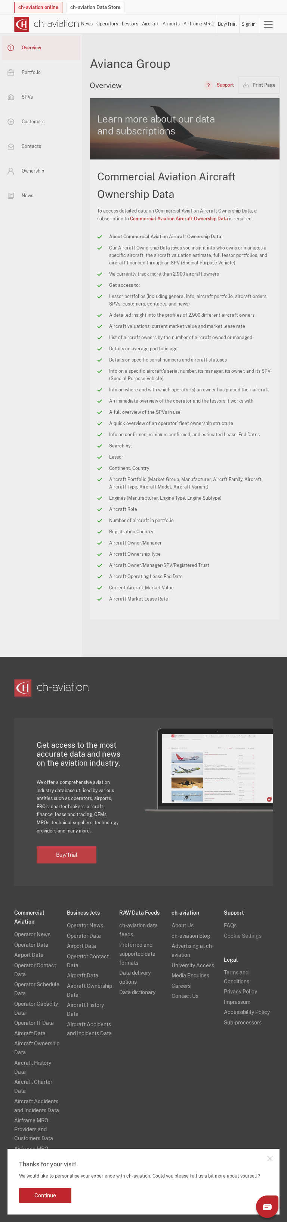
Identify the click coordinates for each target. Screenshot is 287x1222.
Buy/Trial (227, 24)
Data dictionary (137, 992)
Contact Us (185, 996)
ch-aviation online (38, 7)
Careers (181, 986)
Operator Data (31, 945)
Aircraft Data (30, 1033)
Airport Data (28, 955)
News (87, 24)
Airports (171, 24)
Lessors (130, 24)
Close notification (270, 1158)
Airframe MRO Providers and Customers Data (33, 1129)
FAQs (230, 925)
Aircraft (150, 24)
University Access (193, 965)
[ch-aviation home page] (46, 24)
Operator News (32, 934)
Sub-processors (243, 1023)
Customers (33, 121)
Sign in (248, 24)
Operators (107, 24)
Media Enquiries (190, 975)
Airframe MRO (198, 24)
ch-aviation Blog (191, 936)
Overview (31, 47)
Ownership (33, 171)
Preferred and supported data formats (137, 954)
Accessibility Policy (247, 1012)
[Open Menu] (268, 24)
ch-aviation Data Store (95, 7)
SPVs (27, 97)
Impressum (237, 1002)
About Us (183, 925)
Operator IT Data (34, 1023)
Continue (45, 1195)
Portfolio (31, 72)
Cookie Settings (243, 936)
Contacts (31, 146)
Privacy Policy (240, 992)
